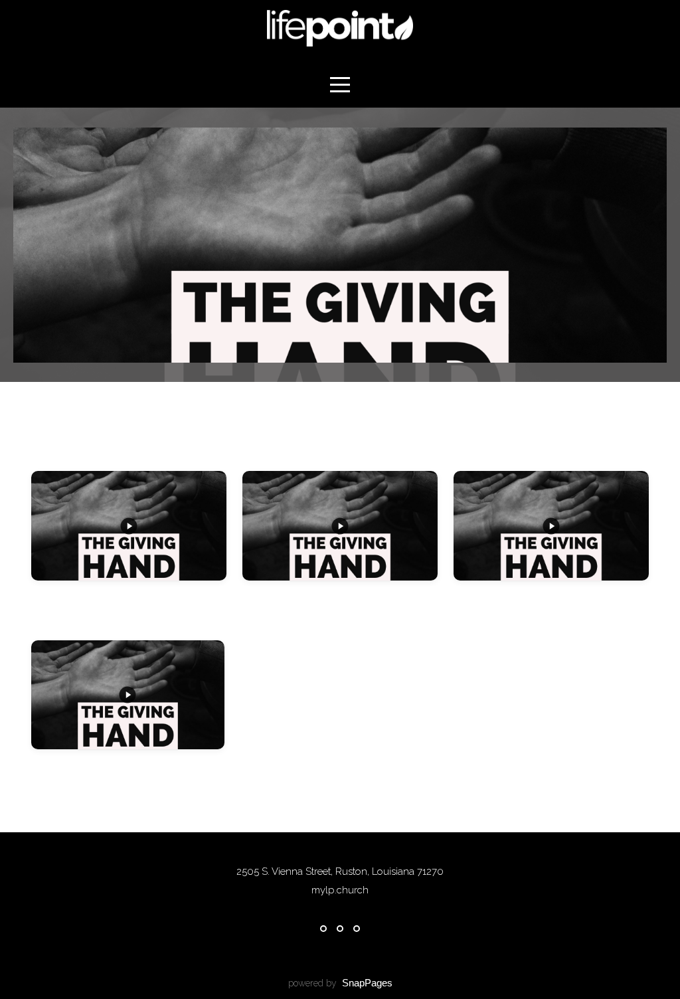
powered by (340, 983)
